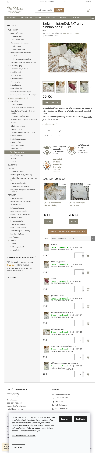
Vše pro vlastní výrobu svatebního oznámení (23, 191)
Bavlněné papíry (16, 66)
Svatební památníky (18, 224)
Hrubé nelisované (17, 39)
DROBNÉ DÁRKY (13, 237)
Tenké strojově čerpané (20, 43)
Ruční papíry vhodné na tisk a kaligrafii (24, 95)
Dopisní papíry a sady (18, 139)
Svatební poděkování (18, 183)
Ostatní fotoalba (16, 205)
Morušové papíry (17, 33)
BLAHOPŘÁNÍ (12, 165)
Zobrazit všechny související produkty (67, 231)
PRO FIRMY (12, 243)
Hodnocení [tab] (62, 238)
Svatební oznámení (17, 171)
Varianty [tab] (47, 238)
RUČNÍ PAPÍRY (13, 30)
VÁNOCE (13, 240)
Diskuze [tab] (71, 238)
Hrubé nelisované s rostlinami (21, 59)
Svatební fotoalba (17, 198)
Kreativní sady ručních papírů (21, 91)
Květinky (14, 158)
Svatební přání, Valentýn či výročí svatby (23, 112)
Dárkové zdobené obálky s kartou (23, 132)
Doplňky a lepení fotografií (20, 214)
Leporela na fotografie (19, 211)
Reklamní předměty (18, 247)
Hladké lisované (16, 36)
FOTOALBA (12, 195)
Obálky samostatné (18, 126)
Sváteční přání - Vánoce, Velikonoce (24, 119)
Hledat (59, 10)
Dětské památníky (17, 221)
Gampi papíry (15, 82)
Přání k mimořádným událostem (22, 108)
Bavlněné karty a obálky (19, 69)
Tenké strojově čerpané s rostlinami (24, 62)
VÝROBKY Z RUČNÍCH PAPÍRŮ (18, 98)
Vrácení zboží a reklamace (16, 406)
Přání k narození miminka (20, 116)
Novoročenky (15, 250)
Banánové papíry (17, 78)
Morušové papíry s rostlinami (21, 52)
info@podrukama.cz (63, 394)
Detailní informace (49, 124)
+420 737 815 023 (62, 398)
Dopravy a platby (47, 2)
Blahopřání (14, 101)
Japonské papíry (17, 75)
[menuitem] (11, 18)
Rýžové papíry (16, 85)
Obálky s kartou (16, 129)
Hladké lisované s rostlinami (21, 56)
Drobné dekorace (17, 155)
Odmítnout (65, 419)
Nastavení (18, 447)
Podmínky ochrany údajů (15, 409)
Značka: (51, 35)
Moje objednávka (13, 397)
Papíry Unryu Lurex (18, 49)
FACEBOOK (59, 401)
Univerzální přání (17, 104)
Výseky (13, 162)
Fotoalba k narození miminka (21, 201)
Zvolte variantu (51, 102)
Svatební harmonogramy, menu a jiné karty (24, 179)
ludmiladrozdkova (62, 405)
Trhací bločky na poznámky (20, 231)
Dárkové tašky (16, 142)
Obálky (13, 123)
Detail (48, 221)
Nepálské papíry (16, 72)
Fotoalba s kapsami (18, 208)
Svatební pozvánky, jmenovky (21, 175)
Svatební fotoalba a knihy (20, 186)
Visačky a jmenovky (18, 152)
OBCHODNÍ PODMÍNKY (14, 403)
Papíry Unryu (16, 46)
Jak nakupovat (12, 400)
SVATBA (11, 168)
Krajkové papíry (16, 88)
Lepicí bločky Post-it (18, 234)
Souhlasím (80, 419)
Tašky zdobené (16, 149)
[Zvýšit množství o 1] (83, 254)
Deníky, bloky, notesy (18, 227)
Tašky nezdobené (17, 145)
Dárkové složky (16, 136)
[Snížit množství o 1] (83, 256)
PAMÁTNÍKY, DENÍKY (15, 218)
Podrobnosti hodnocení (71, 33)
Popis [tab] (54, 238)
